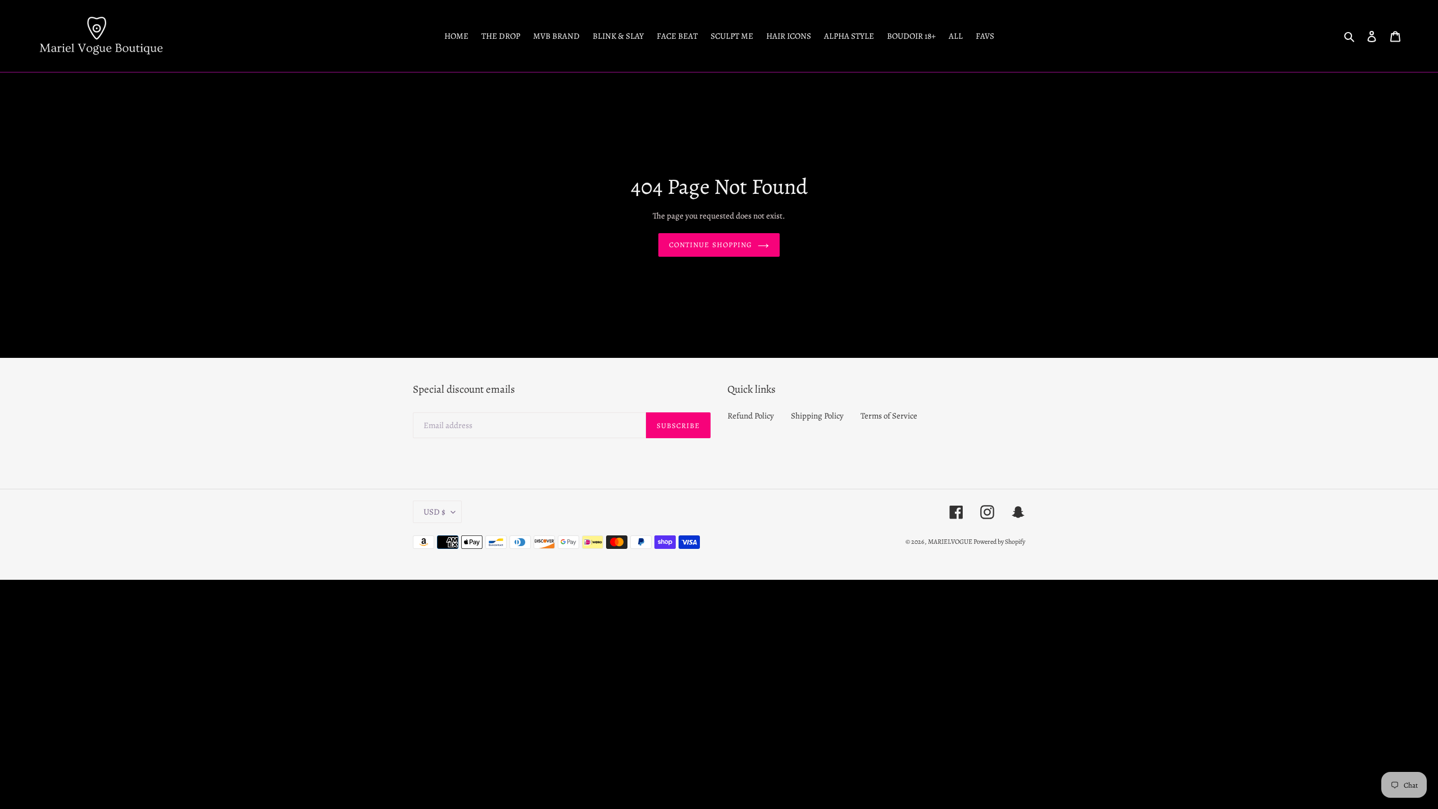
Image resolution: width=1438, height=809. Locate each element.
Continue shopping (710, 244)
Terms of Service (889, 415)
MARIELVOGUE (950, 541)
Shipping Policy (817, 415)
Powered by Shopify (999, 541)
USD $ (434, 511)
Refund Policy (750, 415)
